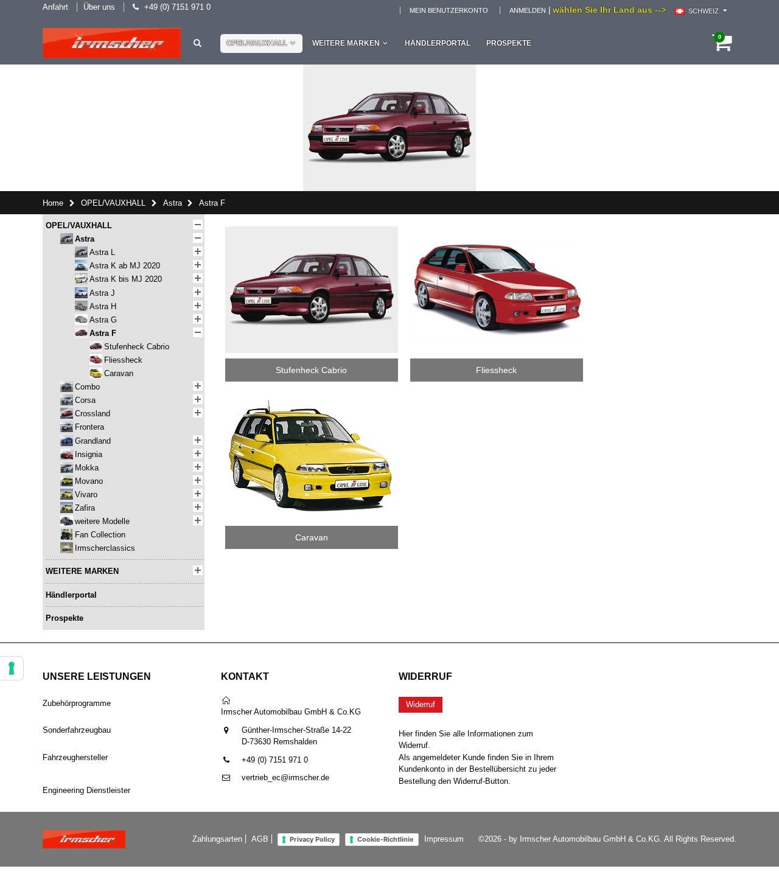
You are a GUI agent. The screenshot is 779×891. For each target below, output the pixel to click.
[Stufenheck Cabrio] (311, 230)
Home (53, 203)
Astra (172, 203)
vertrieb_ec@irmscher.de (285, 777)
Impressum (444, 839)
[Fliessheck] (496, 230)
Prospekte (508, 43)
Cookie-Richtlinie (385, 839)
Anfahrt (55, 7)
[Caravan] (311, 397)
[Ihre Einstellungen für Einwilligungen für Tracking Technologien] (11, 668)
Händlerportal (437, 43)
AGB (259, 839)
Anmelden (527, 10)
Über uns (99, 7)
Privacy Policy (312, 839)
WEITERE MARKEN (346, 43)
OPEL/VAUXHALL (256, 43)
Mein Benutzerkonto (449, 10)
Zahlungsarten (217, 839)
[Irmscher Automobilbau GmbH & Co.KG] (111, 43)
